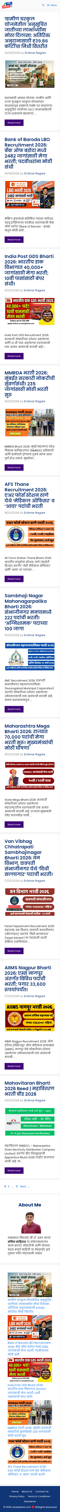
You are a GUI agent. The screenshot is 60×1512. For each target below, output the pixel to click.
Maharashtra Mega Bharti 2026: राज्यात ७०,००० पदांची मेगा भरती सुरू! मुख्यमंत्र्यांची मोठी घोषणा (29, 737)
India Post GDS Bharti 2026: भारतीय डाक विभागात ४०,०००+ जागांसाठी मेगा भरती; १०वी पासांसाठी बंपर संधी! (29, 270)
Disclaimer (30, 1501)
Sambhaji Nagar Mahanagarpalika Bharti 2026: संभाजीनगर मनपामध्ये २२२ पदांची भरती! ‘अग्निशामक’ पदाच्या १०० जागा (28, 612)
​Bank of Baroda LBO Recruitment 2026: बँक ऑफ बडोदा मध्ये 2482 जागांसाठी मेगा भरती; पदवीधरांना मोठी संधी (28, 153)
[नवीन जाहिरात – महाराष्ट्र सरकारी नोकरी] (7, 5)
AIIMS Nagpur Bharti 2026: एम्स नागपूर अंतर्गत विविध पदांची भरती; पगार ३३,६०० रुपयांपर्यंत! (28, 978)
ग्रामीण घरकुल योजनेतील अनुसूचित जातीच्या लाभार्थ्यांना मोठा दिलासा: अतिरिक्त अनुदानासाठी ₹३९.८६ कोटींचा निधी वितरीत (27, 33)
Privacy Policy (16, 1496)
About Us (27, 1491)
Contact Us (41, 1491)
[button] (43, 5)
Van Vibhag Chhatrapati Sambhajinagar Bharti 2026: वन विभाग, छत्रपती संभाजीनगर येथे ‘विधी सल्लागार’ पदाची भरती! (29, 858)
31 (17, 1186)
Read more (14, 122)
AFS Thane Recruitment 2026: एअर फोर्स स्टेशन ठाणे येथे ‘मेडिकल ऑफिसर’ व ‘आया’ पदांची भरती (30, 495)
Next (25, 1186)
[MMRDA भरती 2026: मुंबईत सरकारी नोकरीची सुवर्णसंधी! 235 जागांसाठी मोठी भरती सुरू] (30, 1413)
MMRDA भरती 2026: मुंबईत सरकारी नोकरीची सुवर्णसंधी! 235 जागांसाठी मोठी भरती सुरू (30, 384)
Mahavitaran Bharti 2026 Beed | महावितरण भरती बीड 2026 (29, 1088)
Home (15, 1491)
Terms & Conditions (39, 1496)
